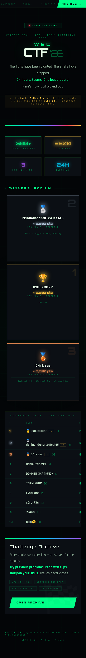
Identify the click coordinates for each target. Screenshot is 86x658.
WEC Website (29, 640)
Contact (59, 640)
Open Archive (33, 602)
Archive (71, 4)
